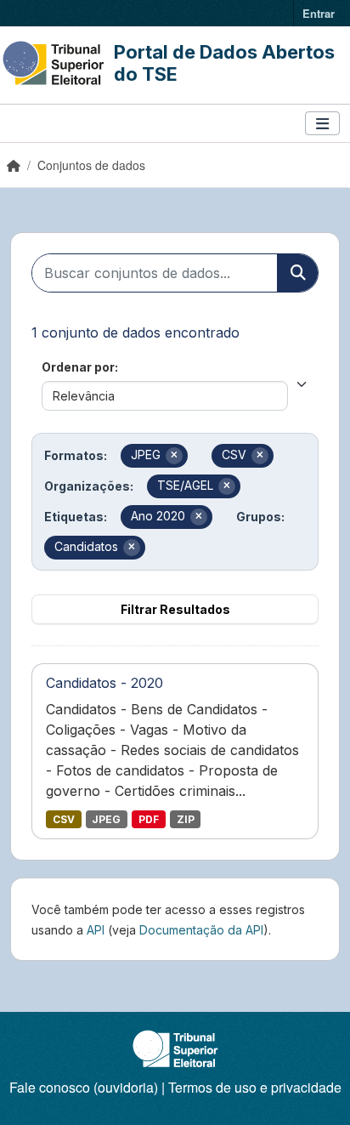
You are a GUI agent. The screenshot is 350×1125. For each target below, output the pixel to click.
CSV (64, 819)
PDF (148, 819)
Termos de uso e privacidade (255, 1087)
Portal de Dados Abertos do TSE (224, 63)
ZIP (186, 819)
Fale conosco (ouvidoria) (83, 1087)
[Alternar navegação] (322, 123)
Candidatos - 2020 (104, 682)
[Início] (13, 164)
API (95, 930)
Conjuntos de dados (91, 164)
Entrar (318, 13)
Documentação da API (201, 930)
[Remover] (174, 455)
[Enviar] (297, 273)
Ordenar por (78, 367)
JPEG (106, 819)
